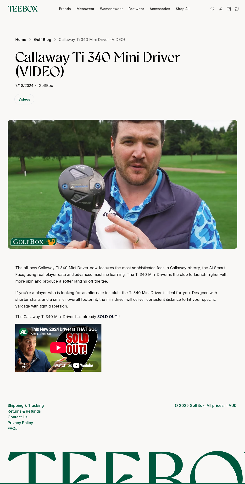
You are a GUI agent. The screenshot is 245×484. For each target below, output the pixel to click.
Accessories (160, 9)
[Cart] (229, 9)
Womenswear (111, 9)
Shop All (182, 9)
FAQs (12, 428)
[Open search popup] (212, 9)
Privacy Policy (20, 422)
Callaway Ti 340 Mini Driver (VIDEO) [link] (92, 39)
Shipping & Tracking (26, 405)
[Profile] (220, 9)
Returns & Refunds (24, 411)
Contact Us (17, 417)
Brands (65, 9)
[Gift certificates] (237, 9)
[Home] (23, 9)
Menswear (85, 9)
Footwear (136, 9)
